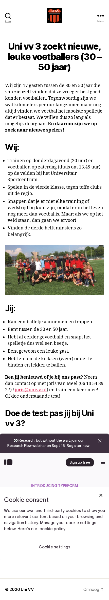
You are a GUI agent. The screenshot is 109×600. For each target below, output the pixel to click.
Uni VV (27, 589)
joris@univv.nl (31, 390)
